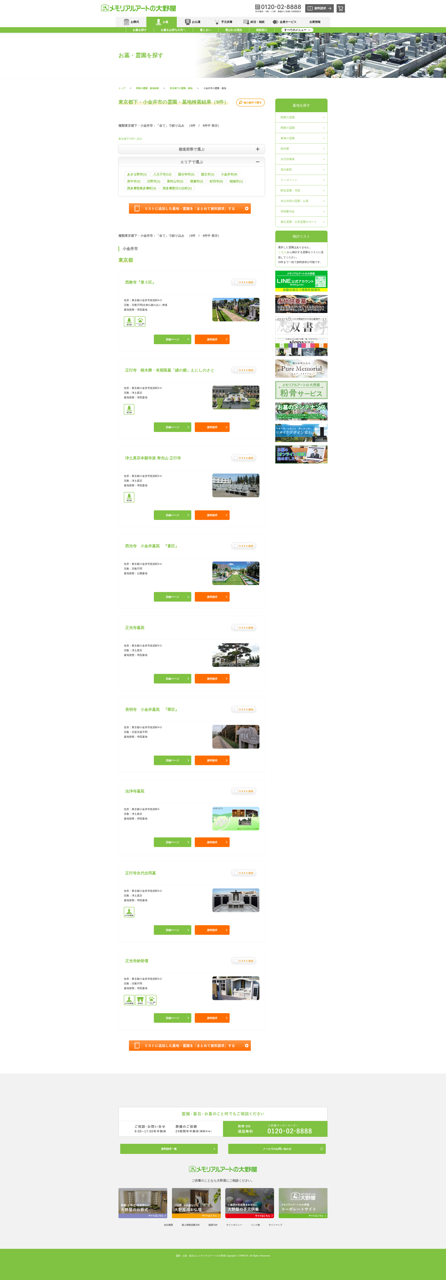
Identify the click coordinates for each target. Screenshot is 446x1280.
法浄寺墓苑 (134, 791)
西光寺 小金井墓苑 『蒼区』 (152, 546)
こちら (282, 252)
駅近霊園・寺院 (290, 190)
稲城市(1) (236, 181)
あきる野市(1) (137, 174)
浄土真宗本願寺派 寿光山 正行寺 (153, 458)
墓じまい (205, 29)
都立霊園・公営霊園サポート (299, 221)
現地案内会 (288, 211)
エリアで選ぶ (191, 162)
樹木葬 (285, 148)
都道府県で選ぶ (192, 149)
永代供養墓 (288, 159)
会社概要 (168, 1225)
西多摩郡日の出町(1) (177, 188)
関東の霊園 (288, 117)
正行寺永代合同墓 (140, 873)
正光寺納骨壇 (136, 961)
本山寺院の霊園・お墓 (295, 200)
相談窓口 (261, 29)
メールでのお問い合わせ (277, 1148)
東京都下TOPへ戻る (130, 138)
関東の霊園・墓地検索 (147, 88)
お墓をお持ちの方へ (173, 29)
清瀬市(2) (196, 181)
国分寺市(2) (186, 174)
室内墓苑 (286, 169)
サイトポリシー (234, 1225)
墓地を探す (301, 105)
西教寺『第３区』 (140, 282)
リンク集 (255, 1225)
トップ (121, 88)
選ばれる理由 (233, 29)
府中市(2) (133, 181)
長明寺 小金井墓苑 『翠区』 (152, 709)
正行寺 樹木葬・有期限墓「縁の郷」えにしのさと (170, 370)
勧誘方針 (213, 1225)
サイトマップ (275, 1225)
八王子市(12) (162, 174)
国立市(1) (207, 174)
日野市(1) (153, 181)
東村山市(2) (175, 181)
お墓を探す (140, 29)
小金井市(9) (229, 174)
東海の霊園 (288, 138)
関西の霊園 (288, 127)
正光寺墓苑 (134, 627)
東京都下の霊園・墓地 (181, 88)
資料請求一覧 (169, 1148)
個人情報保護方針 (191, 1225)
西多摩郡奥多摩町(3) (141, 188)
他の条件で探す (253, 102)
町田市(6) (216, 181)
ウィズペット (289, 180)
